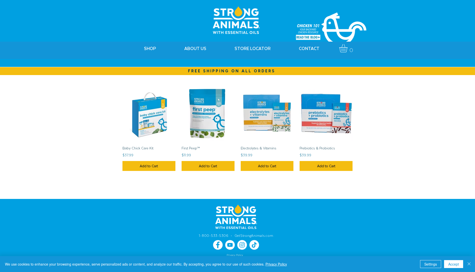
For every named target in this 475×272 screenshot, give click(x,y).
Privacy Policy (276, 264)
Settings (430, 264)
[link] (348, 48)
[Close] (469, 264)
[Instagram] (242, 245)
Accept (453, 264)
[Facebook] (218, 245)
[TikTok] (254, 245)
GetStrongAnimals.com (254, 235)
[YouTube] (230, 245)
